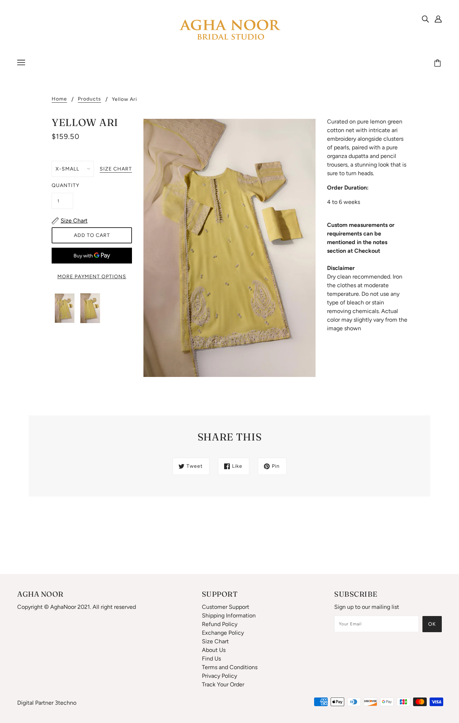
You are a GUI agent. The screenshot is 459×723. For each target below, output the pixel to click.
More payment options (91, 277)
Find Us (211, 658)
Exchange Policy (223, 632)
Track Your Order (223, 684)
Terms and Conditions (229, 667)
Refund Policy (219, 624)
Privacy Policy (219, 675)
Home (59, 99)
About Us (214, 650)
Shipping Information (229, 615)
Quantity (62, 185)
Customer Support (225, 606)
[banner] (229, 30)
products (89, 99)
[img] (425, 18)
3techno (65, 702)
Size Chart (215, 641)
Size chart (116, 169)
